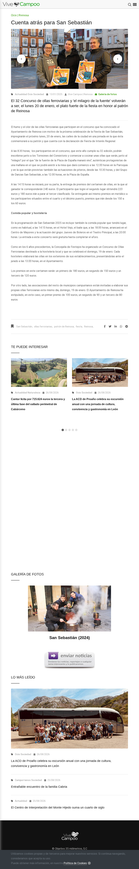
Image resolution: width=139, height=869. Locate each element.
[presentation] (21, 58)
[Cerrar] (89, 863)
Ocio (30, 94)
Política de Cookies (75, 863)
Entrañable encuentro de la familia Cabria (39, 786)
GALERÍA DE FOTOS (27, 574)
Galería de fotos (107, 94)
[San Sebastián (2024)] (69, 613)
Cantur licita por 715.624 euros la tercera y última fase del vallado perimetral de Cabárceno (38, 404)
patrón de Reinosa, (64, 326)
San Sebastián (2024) (69, 637)
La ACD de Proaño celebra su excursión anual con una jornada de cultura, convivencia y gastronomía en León (98, 404)
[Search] (129, 4)
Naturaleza (34, 392)
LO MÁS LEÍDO (23, 677)
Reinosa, (88, 326)
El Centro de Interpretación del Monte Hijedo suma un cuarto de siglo (57, 807)
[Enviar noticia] (69, 660)
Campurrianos (23, 780)
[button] (63, 430)
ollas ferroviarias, (43, 326)
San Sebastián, (24, 326)
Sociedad (38, 94)
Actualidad (21, 94)
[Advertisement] (69, 474)
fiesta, (79, 326)
